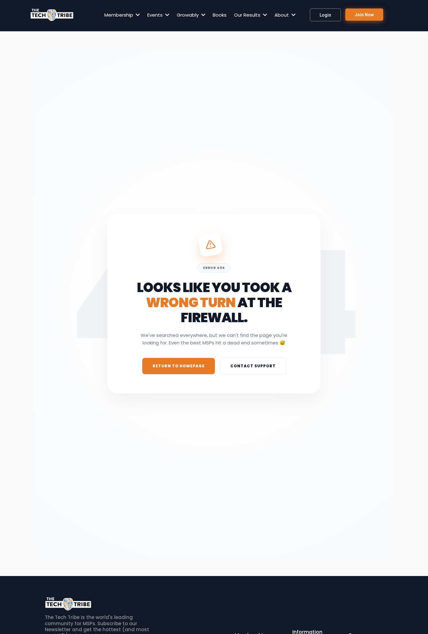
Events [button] (155, 15)
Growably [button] (188, 15)
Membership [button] (119, 15)
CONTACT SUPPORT (253, 366)
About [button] (282, 15)
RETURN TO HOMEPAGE (179, 366)
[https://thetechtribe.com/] (52, 15)
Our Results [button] (248, 15)
